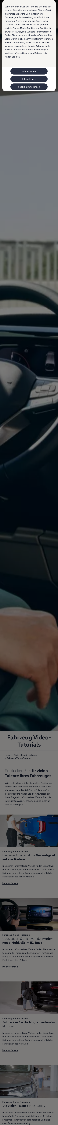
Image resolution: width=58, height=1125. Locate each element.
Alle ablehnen (29, 79)
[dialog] (29, 562)
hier (17, 56)
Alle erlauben (29, 71)
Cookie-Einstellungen (29, 86)
